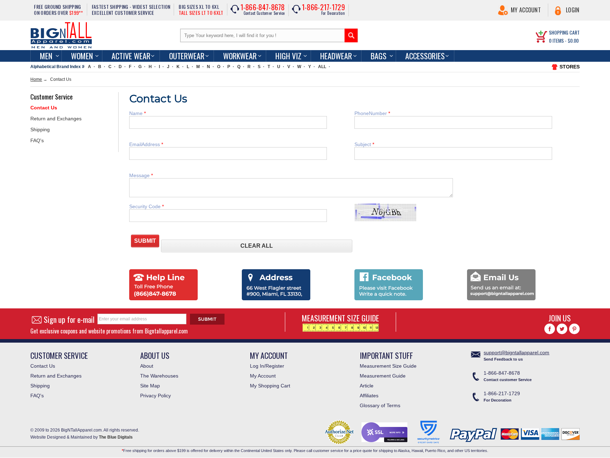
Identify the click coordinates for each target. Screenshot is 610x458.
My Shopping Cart (270, 385)
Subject (363, 144)
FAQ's (37, 140)
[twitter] (562, 329)
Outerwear (186, 55)
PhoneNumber (371, 113)
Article (366, 385)
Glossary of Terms (380, 405)
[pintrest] (574, 329)
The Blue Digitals (116, 437)
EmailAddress (145, 144)
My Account (526, 10)
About (146, 366)
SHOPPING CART (564, 32)
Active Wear (131, 55)
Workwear (240, 55)
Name (136, 113)
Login (573, 10)
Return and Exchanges (56, 118)
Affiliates (369, 395)
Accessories (425, 55)
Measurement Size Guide (388, 366)
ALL (322, 66)
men (46, 55)
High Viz (288, 55)
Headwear (336, 55)
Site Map (150, 385)
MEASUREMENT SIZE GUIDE (340, 318)
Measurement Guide (383, 376)
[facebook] (549, 329)
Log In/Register (267, 366)
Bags (379, 55)
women (82, 55)
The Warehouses (159, 376)
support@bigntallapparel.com (516, 352)
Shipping (40, 129)
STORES (570, 67)
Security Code (145, 206)
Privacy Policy (155, 395)
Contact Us (43, 107)
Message (140, 175)
